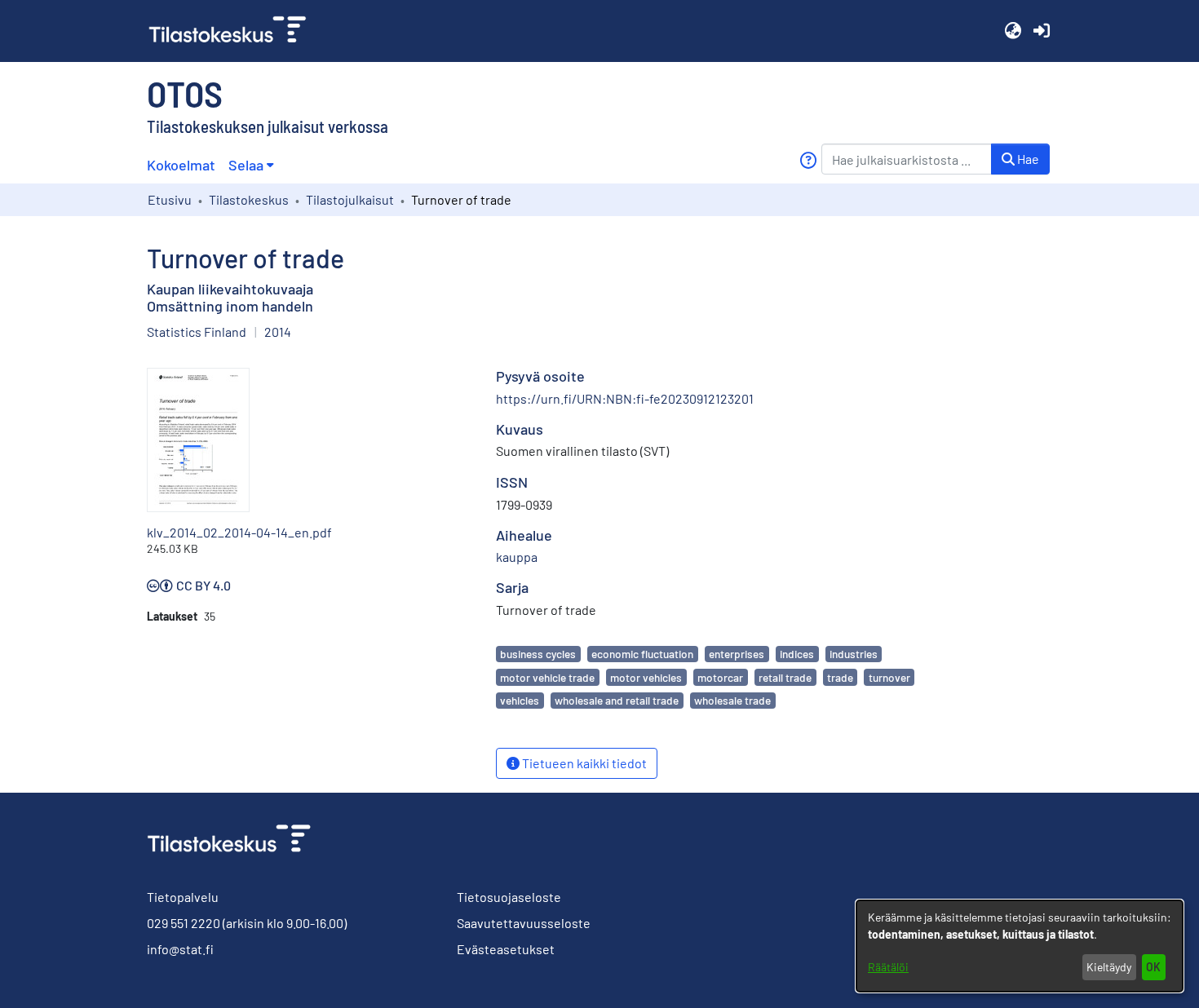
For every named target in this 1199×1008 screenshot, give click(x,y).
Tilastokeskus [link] (249, 199)
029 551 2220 (183, 923)
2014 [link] (277, 331)
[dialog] (1019, 946)
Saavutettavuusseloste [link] (524, 923)
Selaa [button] (245, 165)
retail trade (785, 677)
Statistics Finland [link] (196, 331)
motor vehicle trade (547, 677)
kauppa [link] (517, 556)
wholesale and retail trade (617, 700)
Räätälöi (888, 967)
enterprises (736, 654)
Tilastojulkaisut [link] (350, 199)
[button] (1013, 30)
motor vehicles (646, 677)
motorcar (720, 677)
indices (797, 654)
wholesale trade (732, 700)
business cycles (538, 654)
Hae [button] (1027, 158)
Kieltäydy (1108, 967)
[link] (234, 31)
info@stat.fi (180, 949)
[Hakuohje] (808, 160)
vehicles (519, 700)
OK (1153, 967)
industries (854, 654)
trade (840, 677)
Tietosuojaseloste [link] (509, 896)
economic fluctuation (642, 654)
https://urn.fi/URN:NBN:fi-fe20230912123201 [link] (625, 398)
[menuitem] (250, 165)
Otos (185, 93)
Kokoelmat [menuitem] (181, 165)
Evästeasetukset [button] (506, 949)
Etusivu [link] (170, 199)
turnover (889, 677)
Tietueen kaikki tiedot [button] (583, 763)
